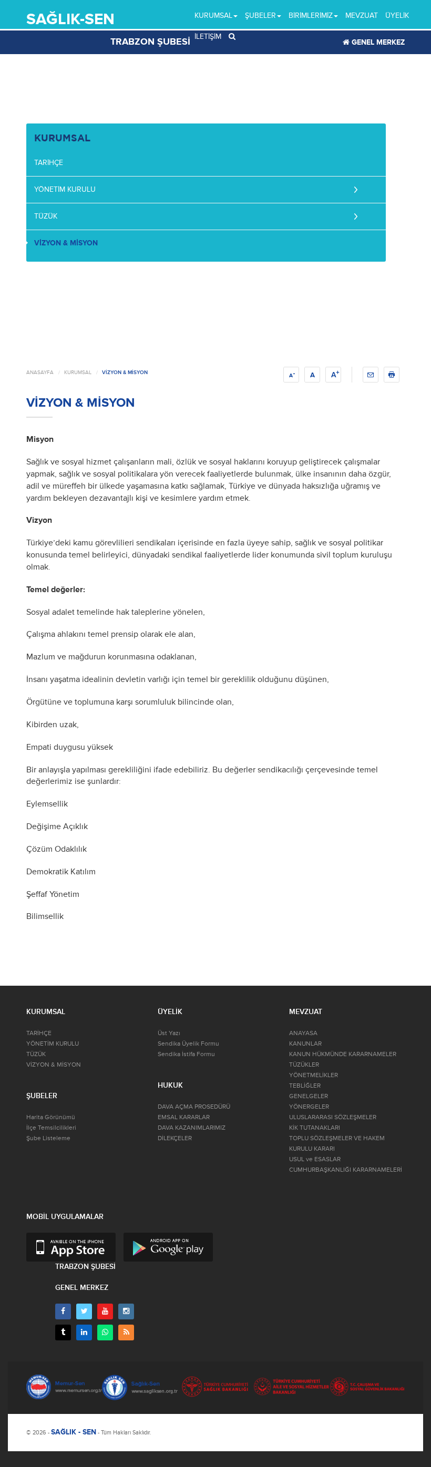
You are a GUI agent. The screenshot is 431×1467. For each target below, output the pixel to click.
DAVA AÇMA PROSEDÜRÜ (194, 1107)
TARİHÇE (48, 162)
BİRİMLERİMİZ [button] (311, 15)
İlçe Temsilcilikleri (51, 1128)
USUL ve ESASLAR (315, 1159)
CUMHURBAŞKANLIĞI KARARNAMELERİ (345, 1170)
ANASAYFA (40, 372)
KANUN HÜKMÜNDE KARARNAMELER (342, 1054)
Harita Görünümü (50, 1117)
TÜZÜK (45, 216)
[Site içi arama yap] (232, 36)
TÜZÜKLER (304, 1065)
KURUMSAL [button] (213, 15)
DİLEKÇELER (175, 1138)
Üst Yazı (169, 1033)
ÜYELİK (397, 15)
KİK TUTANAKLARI (314, 1128)
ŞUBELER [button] (260, 15)
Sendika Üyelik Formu (188, 1044)
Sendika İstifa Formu (186, 1054)
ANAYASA (303, 1033)
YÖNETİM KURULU (65, 189)
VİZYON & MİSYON (66, 243)
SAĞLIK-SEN (70, 19)
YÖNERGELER (309, 1107)
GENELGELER (308, 1096)
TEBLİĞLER (305, 1086)
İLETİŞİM (207, 36)
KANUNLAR (305, 1044)
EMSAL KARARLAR (184, 1117)
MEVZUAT (361, 15)
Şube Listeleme (48, 1138)
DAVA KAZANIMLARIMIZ (191, 1128)
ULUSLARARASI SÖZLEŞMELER (332, 1117)
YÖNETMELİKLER (313, 1075)
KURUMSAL (77, 372)
